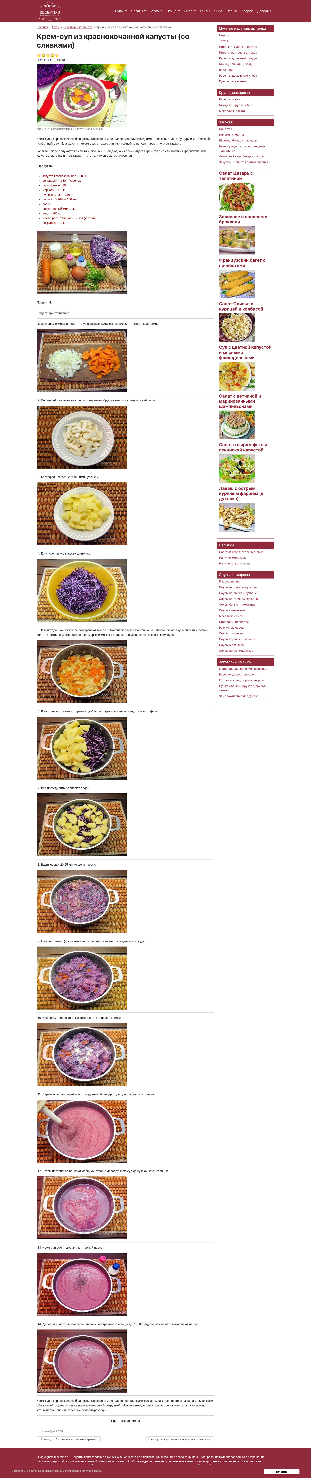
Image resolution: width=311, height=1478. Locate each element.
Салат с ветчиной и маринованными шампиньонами (240, 401)
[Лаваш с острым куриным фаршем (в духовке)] (237, 517)
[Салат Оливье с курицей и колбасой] (237, 327)
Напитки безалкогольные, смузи (242, 552)
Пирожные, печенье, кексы (238, 52)
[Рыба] (194, 11)
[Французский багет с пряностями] (237, 283)
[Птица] (178, 11)
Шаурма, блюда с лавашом (238, 140)
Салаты (137, 11)
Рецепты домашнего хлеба (238, 75)
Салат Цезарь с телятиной (236, 175)
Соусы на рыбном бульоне (238, 593)
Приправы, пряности (234, 622)
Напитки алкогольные (234, 563)
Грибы (205, 11)
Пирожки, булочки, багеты (238, 46)
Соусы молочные (231, 645)
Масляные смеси (231, 616)
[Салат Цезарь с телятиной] (237, 196)
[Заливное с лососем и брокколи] (237, 240)
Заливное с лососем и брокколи (243, 219)
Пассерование (229, 581)
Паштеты (225, 129)
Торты (223, 41)
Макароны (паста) (232, 111)
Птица (171, 11)
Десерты (264, 11)
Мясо (154, 11)
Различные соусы (231, 627)
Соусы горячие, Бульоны (237, 639)
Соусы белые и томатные (237, 604)
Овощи (231, 11)
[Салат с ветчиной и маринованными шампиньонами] (237, 424)
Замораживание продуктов (238, 696)
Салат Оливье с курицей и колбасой (241, 306)
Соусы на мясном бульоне (238, 587)
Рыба (188, 11)
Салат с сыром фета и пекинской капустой (243, 447)
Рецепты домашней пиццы (238, 58)
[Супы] (125, 11)
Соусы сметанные (232, 610)
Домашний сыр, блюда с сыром (241, 156)
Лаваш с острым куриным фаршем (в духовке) (241, 493)
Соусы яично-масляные (236, 650)
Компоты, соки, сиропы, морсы (241, 680)
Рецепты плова (229, 99)
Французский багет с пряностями (242, 263)
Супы (119, 11)
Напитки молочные (232, 557)
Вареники (226, 70)
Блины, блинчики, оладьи (237, 64)
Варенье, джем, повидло (236, 674)
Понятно (281, 1471)
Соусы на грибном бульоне (238, 598)
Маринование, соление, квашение (243, 668)
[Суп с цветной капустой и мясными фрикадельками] (237, 376)
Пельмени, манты (231, 134)
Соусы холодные (231, 633)
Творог (247, 11)
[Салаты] (144, 11)
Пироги (224, 35)
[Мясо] (160, 11)
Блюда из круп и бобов (235, 105)
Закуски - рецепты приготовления (243, 162)
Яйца (218, 11)
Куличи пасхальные (233, 81)
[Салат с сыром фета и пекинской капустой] (237, 468)
